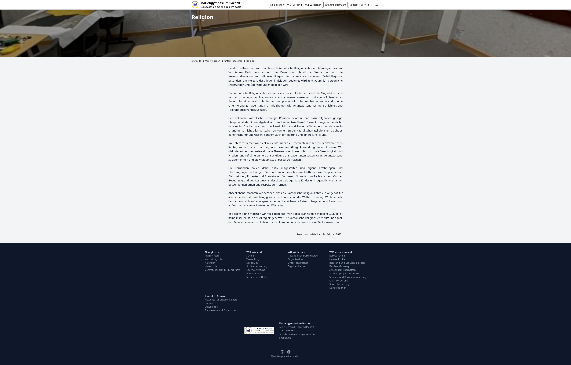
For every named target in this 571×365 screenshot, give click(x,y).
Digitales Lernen (297, 266)
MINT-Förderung (338, 280)
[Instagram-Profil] (282, 352)
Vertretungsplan (214, 259)
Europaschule (337, 255)
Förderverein (253, 273)
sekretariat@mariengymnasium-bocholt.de (297, 335)
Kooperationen (337, 287)
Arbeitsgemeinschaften (342, 270)
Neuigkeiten (212, 252)
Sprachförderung (339, 284)
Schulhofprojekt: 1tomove (344, 273)
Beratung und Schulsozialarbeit (347, 262)
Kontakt (209, 303)
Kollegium (252, 262)
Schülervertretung (256, 266)
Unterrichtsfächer (233, 60)
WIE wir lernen (212, 60)
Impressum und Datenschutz (221, 310)
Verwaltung (252, 259)
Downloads (211, 306)
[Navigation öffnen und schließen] (377, 4)
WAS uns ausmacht (340, 252)
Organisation (295, 259)
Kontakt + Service (215, 296)
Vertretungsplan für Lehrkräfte (222, 270)
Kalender (210, 262)
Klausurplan (211, 266)
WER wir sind (254, 252)
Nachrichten (212, 255)
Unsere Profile (337, 259)
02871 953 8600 (287, 330)
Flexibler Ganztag (339, 266)
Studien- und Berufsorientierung (347, 277)
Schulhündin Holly (256, 277)
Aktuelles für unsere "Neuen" (221, 299)
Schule (250, 255)
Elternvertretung (255, 270)
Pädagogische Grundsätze (303, 255)
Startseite (196, 60)
